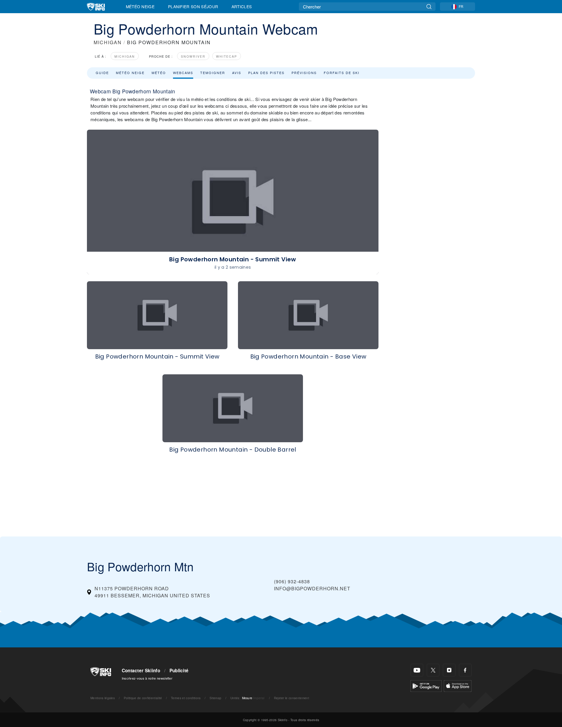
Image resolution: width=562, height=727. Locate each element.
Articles (242, 6)
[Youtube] (417, 670)
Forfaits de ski (341, 72)
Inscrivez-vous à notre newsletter (147, 678)
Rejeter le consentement (291, 698)
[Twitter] (433, 670)
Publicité (179, 670)
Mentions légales (102, 698)
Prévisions (304, 72)
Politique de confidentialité (143, 698)
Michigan (124, 56)
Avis (236, 72)
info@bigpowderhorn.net (312, 588)
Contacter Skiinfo (141, 670)
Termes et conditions (186, 698)
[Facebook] (465, 670)
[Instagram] (449, 670)
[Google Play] (426, 685)
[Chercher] (429, 6)
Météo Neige (140, 6)
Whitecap (226, 56)
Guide (102, 72)
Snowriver (193, 56)
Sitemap (215, 698)
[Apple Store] (458, 685)
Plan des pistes (266, 72)
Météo (159, 72)
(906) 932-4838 (292, 581)
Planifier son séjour (193, 6)
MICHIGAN (108, 42)
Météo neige (130, 72)
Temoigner (212, 72)
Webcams (183, 72)
